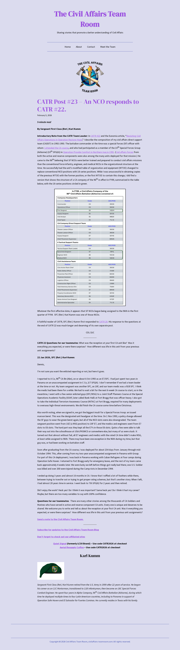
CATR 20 (103, 321)
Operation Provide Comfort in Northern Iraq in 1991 (88, 152)
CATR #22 (95, 135)
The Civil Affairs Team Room (90, 19)
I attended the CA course (56, 147)
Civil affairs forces (124, 152)
